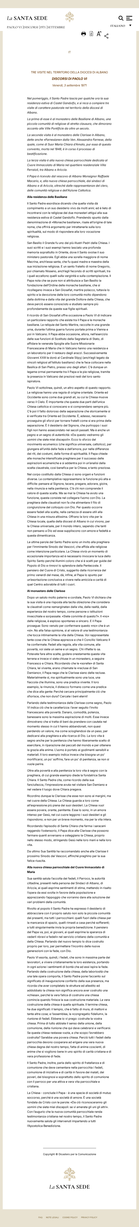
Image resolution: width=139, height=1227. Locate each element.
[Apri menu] (128, 18)
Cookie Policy (69, 1217)
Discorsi (31, 27)
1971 (43, 27)
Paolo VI (14, 27)
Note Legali (52, 1217)
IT (69, 52)
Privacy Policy (89, 1217)
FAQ (40, 1217)
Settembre (56, 27)
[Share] (117, 36)
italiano (118, 27)
